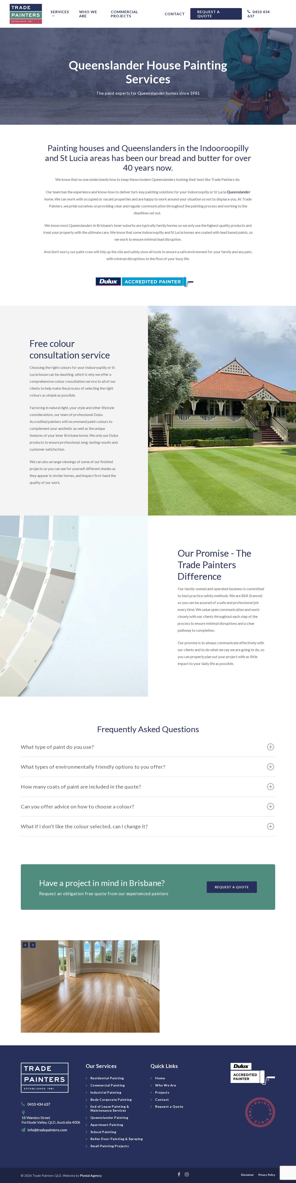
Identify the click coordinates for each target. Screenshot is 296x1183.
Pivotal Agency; (91, 1175)
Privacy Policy (266, 1175)
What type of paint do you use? (57, 747)
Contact (175, 14)
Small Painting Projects (109, 1146)
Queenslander (238, 192)
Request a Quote (208, 14)
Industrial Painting (105, 1092)
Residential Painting (107, 1078)
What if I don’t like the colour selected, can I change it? (84, 826)
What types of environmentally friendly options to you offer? (93, 767)
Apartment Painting (106, 1125)
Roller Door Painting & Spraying (116, 1139)
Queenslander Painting (109, 1117)
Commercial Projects (124, 14)
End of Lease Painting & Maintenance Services (109, 1108)
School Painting (103, 1132)
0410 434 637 (258, 14)
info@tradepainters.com (47, 1130)
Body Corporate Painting (111, 1099)
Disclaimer (247, 1175)
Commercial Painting (107, 1085)
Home (160, 1078)
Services (60, 12)
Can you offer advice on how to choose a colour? (77, 806)
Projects (162, 1092)
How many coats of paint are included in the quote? (81, 786)
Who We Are (88, 14)
